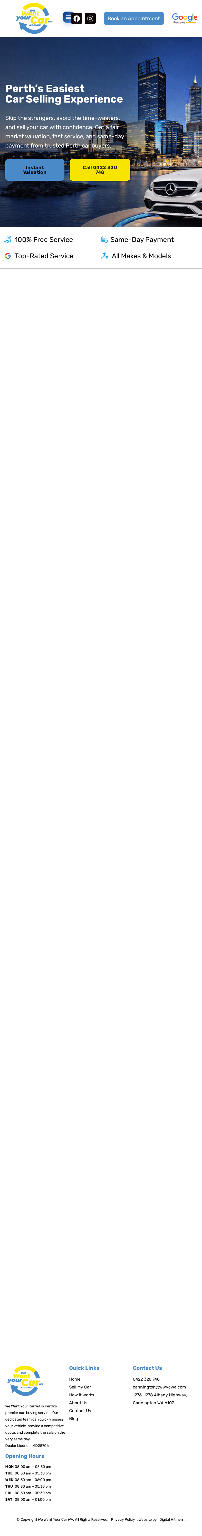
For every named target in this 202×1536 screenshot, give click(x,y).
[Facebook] (76, 18)
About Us (78, 1402)
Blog (73, 1418)
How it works (81, 1394)
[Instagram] (90, 18)
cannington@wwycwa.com (159, 1387)
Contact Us (80, 1410)
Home (74, 1379)
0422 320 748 (146, 1379)
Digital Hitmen (171, 1519)
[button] (68, 17)
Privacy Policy (123, 1519)
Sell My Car (80, 1387)
